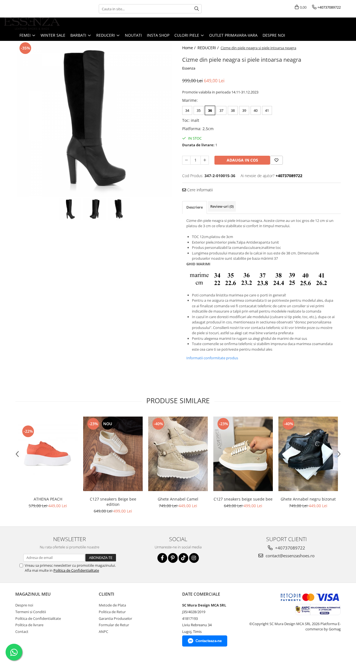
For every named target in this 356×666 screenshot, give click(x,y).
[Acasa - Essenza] (32, 24)
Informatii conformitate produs (212, 357)
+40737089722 (289, 548)
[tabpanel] (94, 119)
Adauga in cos (242, 160)
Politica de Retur (112, 611)
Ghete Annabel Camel (178, 499)
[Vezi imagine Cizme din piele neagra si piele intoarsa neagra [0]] (70, 209)
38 (233, 110)
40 (256, 110)
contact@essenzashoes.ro (289, 555)
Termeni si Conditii (30, 611)
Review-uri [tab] (222, 206)
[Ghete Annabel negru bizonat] (308, 454)
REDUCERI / (208, 47)
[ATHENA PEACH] (48, 454)
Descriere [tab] (194, 207)
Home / (189, 47)
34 (187, 110)
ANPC (103, 631)
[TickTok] (183, 558)
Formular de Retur (114, 624)
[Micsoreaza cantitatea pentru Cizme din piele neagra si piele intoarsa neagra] (186, 160)
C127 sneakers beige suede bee (243, 499)
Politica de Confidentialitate (76, 570)
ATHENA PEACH (48, 499)
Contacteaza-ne (209, 641)
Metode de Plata (112, 605)
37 (221, 110)
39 (244, 110)
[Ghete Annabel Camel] (178, 454)
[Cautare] (197, 8)
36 (210, 110)
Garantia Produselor (115, 618)
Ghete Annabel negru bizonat (308, 499)
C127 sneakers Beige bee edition (113, 501)
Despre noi (274, 35)
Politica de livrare (29, 624)
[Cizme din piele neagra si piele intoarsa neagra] (94, 119)
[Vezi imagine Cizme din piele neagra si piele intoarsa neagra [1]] (95, 209)
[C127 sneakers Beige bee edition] (113, 454)
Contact (21, 631)
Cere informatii (199, 189)
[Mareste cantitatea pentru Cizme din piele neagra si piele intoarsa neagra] (205, 160)
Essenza (188, 68)
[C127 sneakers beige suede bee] (243, 454)
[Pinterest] (173, 558)
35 (199, 110)
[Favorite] (276, 160)
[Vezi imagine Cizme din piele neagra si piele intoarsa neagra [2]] (119, 209)
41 (267, 110)
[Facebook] (162, 558)
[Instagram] (194, 558)
